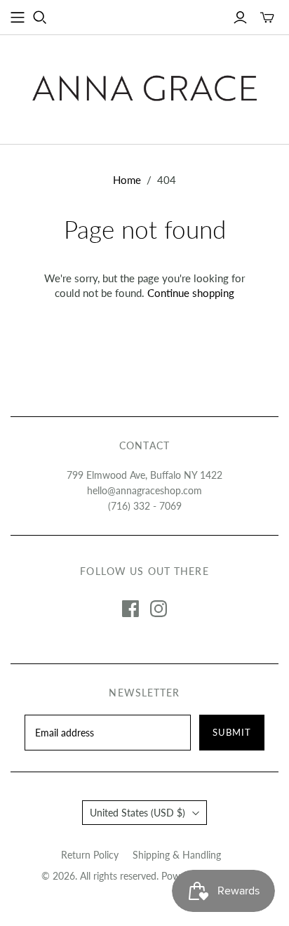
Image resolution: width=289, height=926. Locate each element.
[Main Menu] (18, 18)
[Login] (240, 17)
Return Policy (90, 855)
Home (127, 179)
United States (137, 813)
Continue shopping (190, 292)
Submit (232, 732)
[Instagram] (158, 608)
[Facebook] (130, 608)
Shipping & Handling (177, 855)
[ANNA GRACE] (144, 85)
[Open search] (40, 18)
